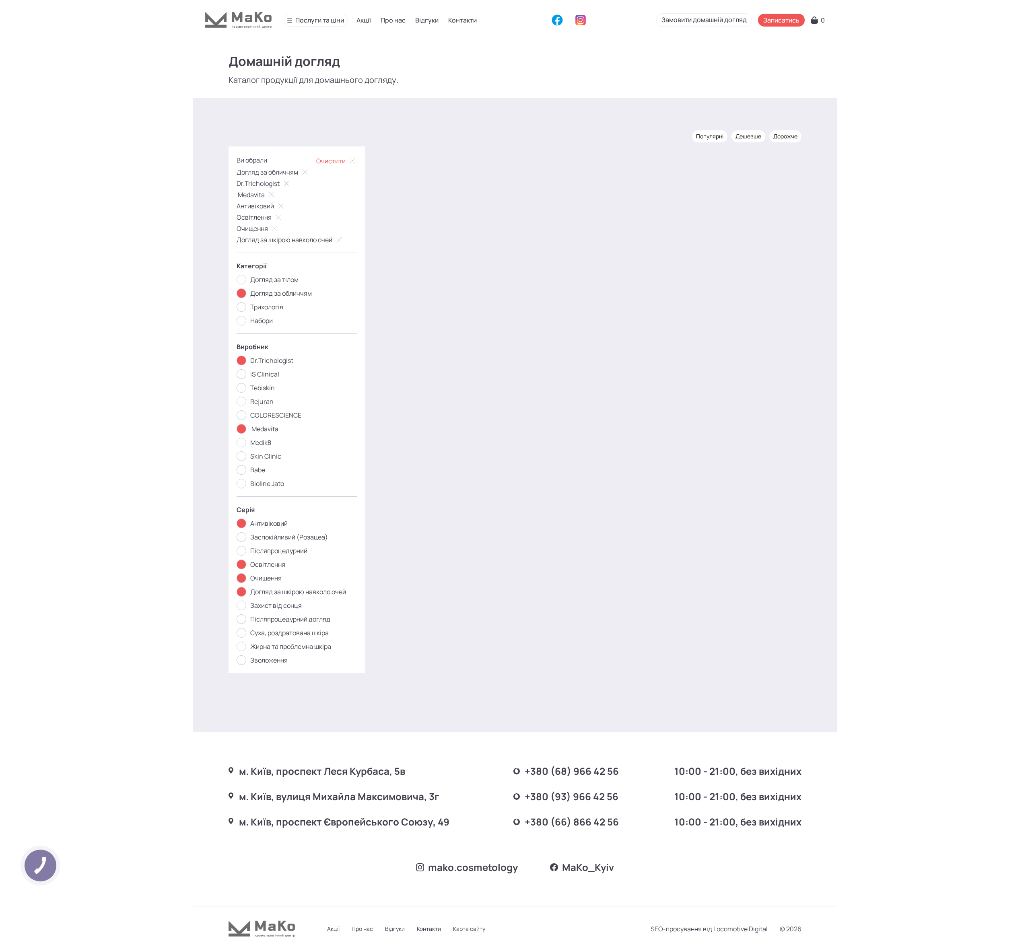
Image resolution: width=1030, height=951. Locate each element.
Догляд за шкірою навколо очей (284, 239)
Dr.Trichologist (258, 183)
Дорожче (785, 136)
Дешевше (748, 136)
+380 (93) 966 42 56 (571, 796)
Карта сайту (469, 928)
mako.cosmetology (473, 867)
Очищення (252, 228)
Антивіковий (255, 206)
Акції (363, 20)
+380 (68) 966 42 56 (572, 771)
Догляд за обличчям (267, 172)
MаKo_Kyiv (588, 867)
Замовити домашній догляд (704, 19)
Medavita (251, 194)
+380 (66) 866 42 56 (572, 821)
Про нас (393, 20)
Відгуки (427, 20)
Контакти (462, 20)
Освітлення (254, 217)
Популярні (709, 136)
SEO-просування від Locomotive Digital (709, 928)
